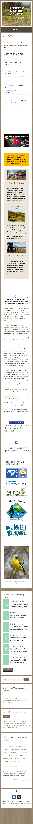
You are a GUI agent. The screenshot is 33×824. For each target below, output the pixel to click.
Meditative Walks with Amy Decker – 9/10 (18, 661)
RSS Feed (8, 803)
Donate (6, 716)
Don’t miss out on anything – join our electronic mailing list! (16, 428)
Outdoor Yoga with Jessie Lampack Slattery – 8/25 (19, 605)
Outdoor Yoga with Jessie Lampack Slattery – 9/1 (19, 627)
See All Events (8, 669)
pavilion (12, 318)
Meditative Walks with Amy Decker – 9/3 (18, 638)
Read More (7, 78)
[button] (6, 564)
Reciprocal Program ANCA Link (11, 766)
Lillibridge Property (16, 327)
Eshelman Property (19, 372)
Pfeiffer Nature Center (16, 11)
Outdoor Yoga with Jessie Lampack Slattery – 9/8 (19, 650)
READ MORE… (19, 200)
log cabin (11, 316)
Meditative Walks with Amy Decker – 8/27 (18, 616)
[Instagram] (19, 797)
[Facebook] (14, 797)
